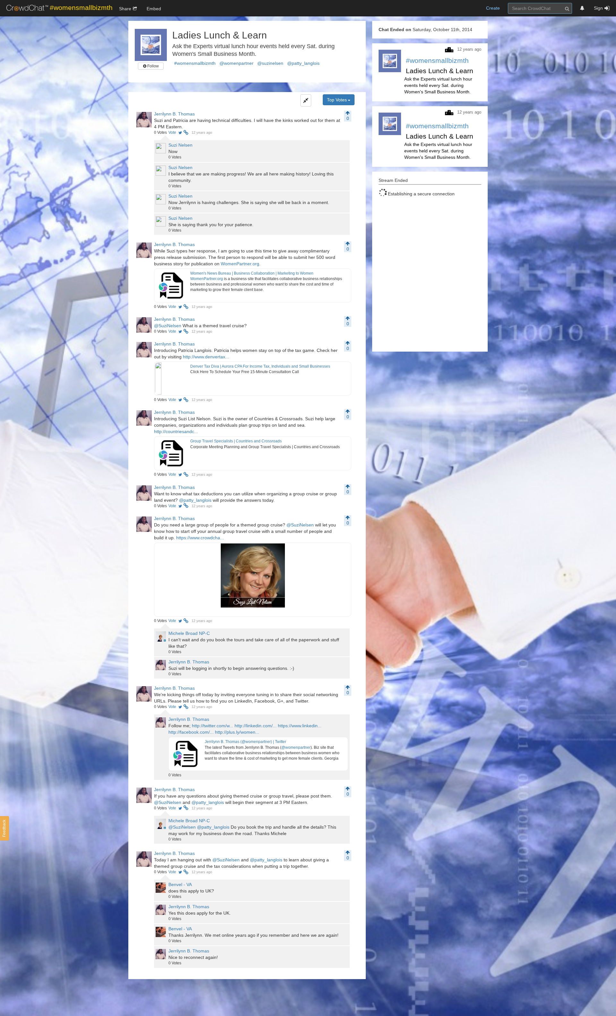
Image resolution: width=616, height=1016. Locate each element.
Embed (154, 8)
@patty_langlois (303, 63)
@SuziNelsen (167, 325)
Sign (598, 8)
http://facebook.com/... (191, 732)
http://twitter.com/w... (212, 725)
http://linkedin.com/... (256, 725)
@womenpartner (236, 63)
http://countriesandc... (176, 431)
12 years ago (202, 132)
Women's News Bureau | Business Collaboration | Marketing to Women (251, 273)
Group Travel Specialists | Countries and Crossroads (236, 441)
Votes (160, 132)
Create (493, 8)
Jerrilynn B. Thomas (174, 113)
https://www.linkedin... (299, 725)
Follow (152, 66)
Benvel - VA (180, 884)
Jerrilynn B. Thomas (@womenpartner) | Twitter (245, 741)
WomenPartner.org (240, 263)
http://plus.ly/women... (237, 732)
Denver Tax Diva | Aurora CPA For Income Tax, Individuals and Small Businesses (260, 366)
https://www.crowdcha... (200, 537)
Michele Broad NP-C (189, 633)
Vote (172, 132)
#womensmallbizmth (195, 63)
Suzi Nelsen (180, 145)
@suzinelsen (270, 63)
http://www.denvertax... (206, 356)
